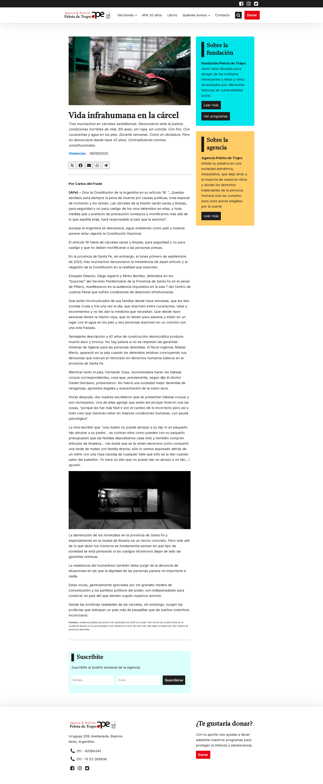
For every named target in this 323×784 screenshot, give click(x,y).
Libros (172, 15)
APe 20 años (152, 15)
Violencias (77, 153)
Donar (252, 15)
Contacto (222, 15)
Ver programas (216, 116)
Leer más (211, 105)
